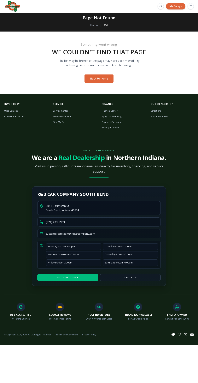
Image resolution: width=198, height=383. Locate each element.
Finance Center (110, 110)
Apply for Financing (111, 116)
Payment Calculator (112, 122)
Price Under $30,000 (14, 116)
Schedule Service (62, 116)
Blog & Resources (159, 116)
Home (94, 25)
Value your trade (110, 127)
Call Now (130, 277)
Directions (156, 110)
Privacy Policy (89, 334)
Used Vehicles (11, 110)
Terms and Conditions (67, 334)
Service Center (60, 110)
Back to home (99, 78)
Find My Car (59, 122)
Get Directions (67, 277)
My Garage (175, 6)
